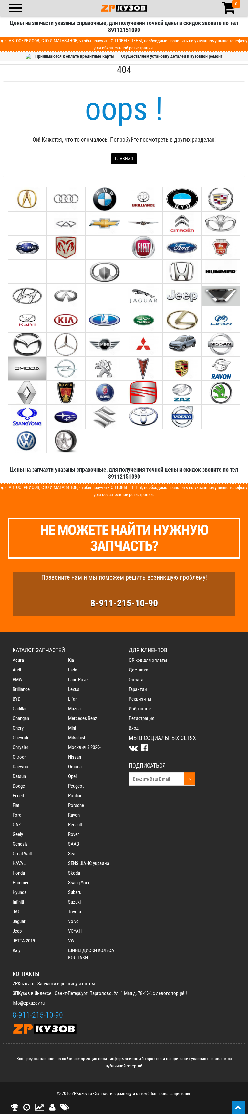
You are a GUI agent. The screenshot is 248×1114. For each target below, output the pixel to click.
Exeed (18, 796)
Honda (19, 873)
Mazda (74, 708)
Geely (18, 834)
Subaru (74, 892)
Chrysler (20, 747)
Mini (72, 728)
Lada (72, 670)
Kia (71, 660)
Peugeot (76, 786)
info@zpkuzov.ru (29, 1003)
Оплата (136, 679)
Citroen (19, 757)
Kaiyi (17, 950)
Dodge (19, 786)
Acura (18, 660)
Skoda (74, 873)
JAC (17, 912)
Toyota (74, 912)
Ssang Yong (79, 883)
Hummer (21, 883)
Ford (17, 815)
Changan (21, 718)
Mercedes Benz (82, 718)
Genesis (20, 844)
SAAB (73, 844)
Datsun (19, 776)
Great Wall (22, 854)
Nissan (74, 757)
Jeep (17, 931)
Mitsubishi (77, 738)
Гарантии (138, 689)
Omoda (75, 767)
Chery (18, 728)
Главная (124, 158)
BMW (17, 679)
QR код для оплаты (148, 660)
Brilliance (21, 689)
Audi (17, 670)
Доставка (138, 670)
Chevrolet (22, 738)
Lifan (73, 699)
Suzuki (74, 902)
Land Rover (78, 679)
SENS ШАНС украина (88, 863)
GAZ (17, 825)
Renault (75, 825)
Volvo (73, 921)
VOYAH (75, 931)
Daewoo (20, 767)
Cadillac (20, 708)
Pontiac (75, 796)
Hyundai (20, 892)
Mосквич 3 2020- (84, 747)
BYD (17, 699)
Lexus (73, 689)
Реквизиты (140, 699)
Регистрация (141, 718)
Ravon (74, 815)
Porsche (76, 805)
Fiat (16, 805)
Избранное (140, 708)
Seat (72, 854)
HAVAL (19, 863)
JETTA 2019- (24, 941)
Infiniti (18, 902)
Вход (134, 728)
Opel (72, 776)
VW (71, 941)
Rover (73, 834)
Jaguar (19, 921)
